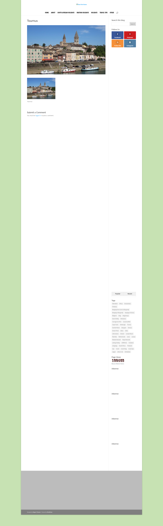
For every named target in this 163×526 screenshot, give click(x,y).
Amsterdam (127, 303)
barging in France (129, 312)
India (126, 331)
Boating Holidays (83, 13)
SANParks (124, 343)
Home (47, 13)
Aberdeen (115, 303)
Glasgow (123, 327)
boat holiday (115, 318)
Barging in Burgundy (117, 312)
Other (112, 13)
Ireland (122, 334)
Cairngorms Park (116, 322)
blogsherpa (126, 315)
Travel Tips (103, 13)
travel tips (131, 349)
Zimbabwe (127, 352)
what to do (120, 352)
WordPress (49, 512)
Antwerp (114, 306)
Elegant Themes (36, 512)
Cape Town (115, 324)
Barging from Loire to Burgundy (120, 309)
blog (120, 315)
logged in (38, 115)
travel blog (124, 349)
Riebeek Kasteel (116, 340)
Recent (130, 294)
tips (113, 349)
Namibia (114, 337)
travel (117, 349)
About (53, 13)
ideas (121, 331)
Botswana (123, 318)
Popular (117, 294)
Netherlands (122, 337)
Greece (130, 327)
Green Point (115, 331)
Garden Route (116, 327)
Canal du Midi (126, 322)
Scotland (131, 343)
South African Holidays (66, 13)
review (133, 337)
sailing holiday (116, 343)
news (128, 337)
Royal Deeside (126, 340)
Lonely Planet (129, 334)
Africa (121, 303)
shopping (114, 346)
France (129, 324)
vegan (114, 352)
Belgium (114, 315)
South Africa (122, 346)
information (115, 334)
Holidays (94, 13)
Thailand (129, 346)
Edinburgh (122, 324)
